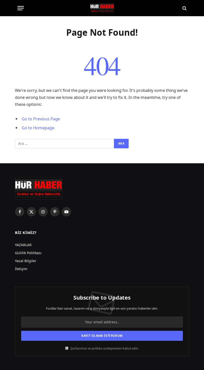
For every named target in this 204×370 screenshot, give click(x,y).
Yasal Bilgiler (25, 260)
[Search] (184, 8)
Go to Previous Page (41, 119)
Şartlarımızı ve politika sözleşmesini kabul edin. (104, 348)
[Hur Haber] (102, 8)
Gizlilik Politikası (28, 252)
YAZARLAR (23, 244)
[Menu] (20, 8)
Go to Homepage (38, 128)
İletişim (21, 268)
